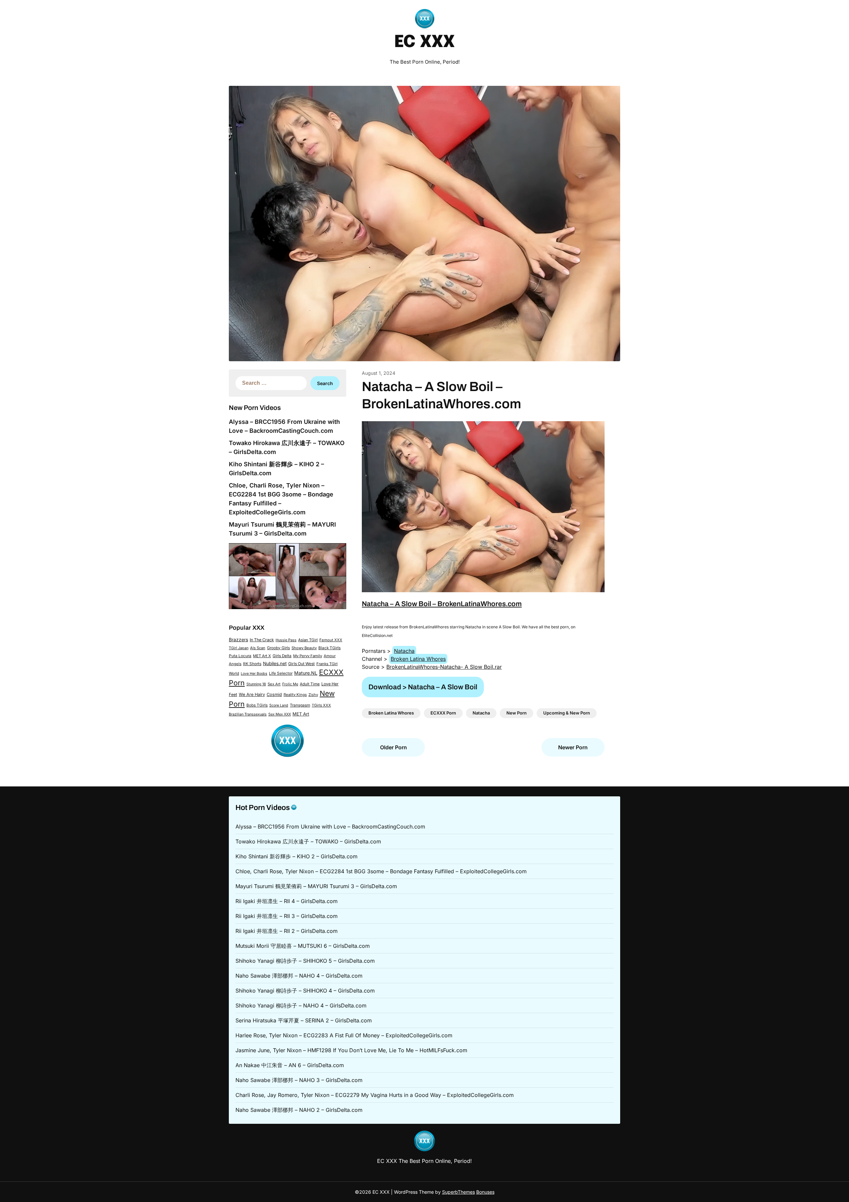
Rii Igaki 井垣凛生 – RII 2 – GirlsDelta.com (286, 931)
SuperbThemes (458, 1192)
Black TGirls (329, 648)
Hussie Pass (286, 640)
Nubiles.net (275, 663)
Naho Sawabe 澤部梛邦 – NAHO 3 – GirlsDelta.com (298, 1080)
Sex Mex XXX (279, 714)
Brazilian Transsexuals (248, 714)
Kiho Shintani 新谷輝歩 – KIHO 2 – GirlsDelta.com (296, 856)
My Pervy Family (307, 656)
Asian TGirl (308, 640)
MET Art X (262, 656)
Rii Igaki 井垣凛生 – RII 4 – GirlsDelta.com (286, 901)
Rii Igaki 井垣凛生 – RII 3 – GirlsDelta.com (286, 916)
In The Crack (262, 639)
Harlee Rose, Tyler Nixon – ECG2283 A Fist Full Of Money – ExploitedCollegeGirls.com (343, 1035)
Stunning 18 (256, 684)
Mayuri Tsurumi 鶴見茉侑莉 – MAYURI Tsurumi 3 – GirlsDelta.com (316, 886)
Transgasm (300, 705)
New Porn (516, 712)
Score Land (278, 705)
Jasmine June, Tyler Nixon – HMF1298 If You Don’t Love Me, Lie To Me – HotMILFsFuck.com (351, 1050)
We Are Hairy (252, 694)
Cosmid (274, 694)
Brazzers (238, 639)
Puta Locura (240, 656)
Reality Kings (295, 694)
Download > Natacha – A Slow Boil (422, 687)
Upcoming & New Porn (566, 712)
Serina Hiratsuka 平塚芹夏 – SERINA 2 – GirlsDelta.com (303, 1020)
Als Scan (257, 648)
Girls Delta (282, 656)
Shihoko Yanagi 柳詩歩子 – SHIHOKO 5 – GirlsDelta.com (305, 960)
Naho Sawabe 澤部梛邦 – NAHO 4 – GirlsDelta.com (298, 975)
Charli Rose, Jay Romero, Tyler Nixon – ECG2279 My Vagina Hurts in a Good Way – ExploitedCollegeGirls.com (374, 1095)
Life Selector (281, 673)
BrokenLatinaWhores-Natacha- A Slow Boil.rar (444, 666)
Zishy (313, 694)
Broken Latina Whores (418, 659)
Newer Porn (573, 747)
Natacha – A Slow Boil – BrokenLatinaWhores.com (442, 603)
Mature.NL (305, 673)
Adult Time (310, 684)
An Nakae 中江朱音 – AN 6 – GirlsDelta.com (289, 1065)
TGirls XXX (321, 705)
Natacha (404, 651)
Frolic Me (290, 684)
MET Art (301, 713)
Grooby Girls (278, 648)
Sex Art (274, 684)
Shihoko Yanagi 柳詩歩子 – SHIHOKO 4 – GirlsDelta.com (305, 990)
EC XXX (424, 42)
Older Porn (393, 747)
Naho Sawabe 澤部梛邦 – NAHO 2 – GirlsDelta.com (298, 1110)
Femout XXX (330, 640)
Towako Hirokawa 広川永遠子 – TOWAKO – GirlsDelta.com (308, 841)
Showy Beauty (304, 648)
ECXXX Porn (443, 712)
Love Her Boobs (254, 673)
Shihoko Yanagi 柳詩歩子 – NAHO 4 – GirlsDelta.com (300, 1005)
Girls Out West (301, 663)
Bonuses (485, 1192)
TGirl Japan (238, 648)
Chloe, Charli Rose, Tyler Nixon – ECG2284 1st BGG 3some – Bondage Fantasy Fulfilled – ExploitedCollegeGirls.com (381, 871)
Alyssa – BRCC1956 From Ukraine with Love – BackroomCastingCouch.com (330, 826)
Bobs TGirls (257, 705)
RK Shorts (252, 663)
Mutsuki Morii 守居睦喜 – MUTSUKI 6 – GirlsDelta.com (302, 946)
